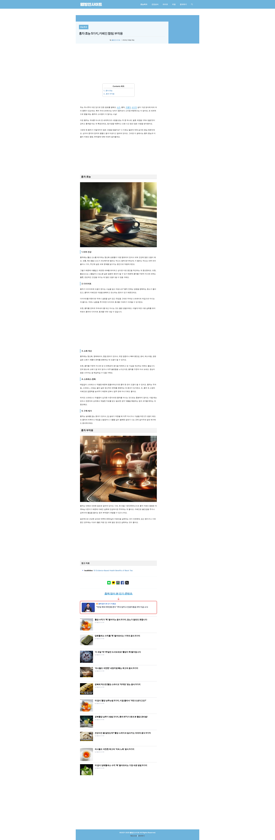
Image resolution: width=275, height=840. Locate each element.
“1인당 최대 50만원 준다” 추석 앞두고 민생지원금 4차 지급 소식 (122, 607)
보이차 (134, 107)
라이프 (165, 4)
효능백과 (143, 4)
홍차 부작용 (109, 94)
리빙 (174, 4)
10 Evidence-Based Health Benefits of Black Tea (113, 570)
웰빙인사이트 (116, 40)
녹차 (118, 107)
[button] (192, 4)
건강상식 (155, 4)
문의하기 (183, 4)
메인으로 (133, 836)
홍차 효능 (108, 91)
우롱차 (128, 107)
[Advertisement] (118, 65)
